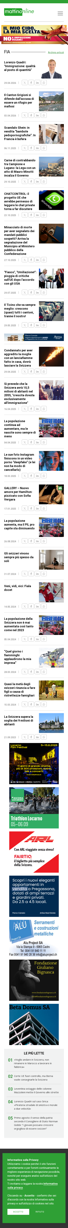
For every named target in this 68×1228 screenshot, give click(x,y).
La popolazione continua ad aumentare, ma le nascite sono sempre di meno (20, 428)
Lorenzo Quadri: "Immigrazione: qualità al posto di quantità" (19, 66)
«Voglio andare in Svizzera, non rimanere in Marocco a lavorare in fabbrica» (33, 1063)
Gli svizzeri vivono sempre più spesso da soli (19, 557)
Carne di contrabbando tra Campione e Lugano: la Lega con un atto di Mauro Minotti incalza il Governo (19, 168)
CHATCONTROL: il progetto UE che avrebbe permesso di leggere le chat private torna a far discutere (19, 201)
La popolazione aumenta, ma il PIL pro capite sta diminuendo (19, 524)
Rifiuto (40, 1212)
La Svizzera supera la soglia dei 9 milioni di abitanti (18, 720)
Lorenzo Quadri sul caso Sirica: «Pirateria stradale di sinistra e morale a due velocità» (35, 1105)
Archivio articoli (56, 52)
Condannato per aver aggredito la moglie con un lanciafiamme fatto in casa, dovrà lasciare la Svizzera (18, 358)
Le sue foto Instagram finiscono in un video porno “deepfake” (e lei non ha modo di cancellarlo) (19, 462)
